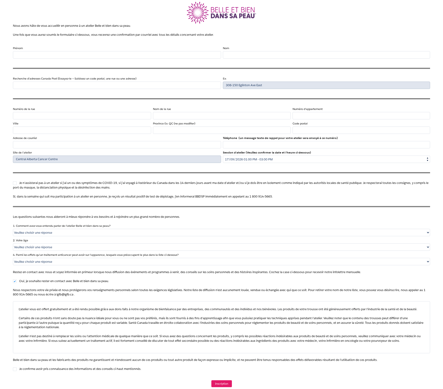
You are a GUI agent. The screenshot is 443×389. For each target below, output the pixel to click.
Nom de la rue (162, 109)
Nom (226, 48)
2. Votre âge (20, 240)
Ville (15, 123)
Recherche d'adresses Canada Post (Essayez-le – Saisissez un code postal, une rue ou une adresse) (74, 78)
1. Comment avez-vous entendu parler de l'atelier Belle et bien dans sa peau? (62, 226)
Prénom (18, 48)
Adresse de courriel (25, 138)
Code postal (300, 123)
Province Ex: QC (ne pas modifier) (174, 123)
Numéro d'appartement (308, 109)
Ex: (225, 78)
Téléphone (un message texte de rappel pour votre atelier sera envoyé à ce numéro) (280, 138)
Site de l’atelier (22, 152)
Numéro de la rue (24, 109)
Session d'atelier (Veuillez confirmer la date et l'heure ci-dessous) (267, 152)
